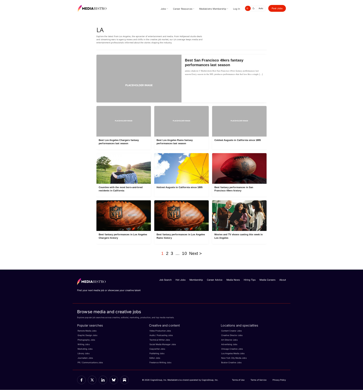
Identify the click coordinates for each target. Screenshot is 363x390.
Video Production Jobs (160, 331)
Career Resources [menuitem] (182, 8)
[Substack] (124, 380)
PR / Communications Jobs (90, 362)
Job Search (165, 279)
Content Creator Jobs (231, 331)
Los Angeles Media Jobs (232, 353)
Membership (196, 279)
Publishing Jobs (156, 353)
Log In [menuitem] (236, 8)
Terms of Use (238, 380)
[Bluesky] (113, 380)
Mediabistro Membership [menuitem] (212, 8)
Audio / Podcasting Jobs (161, 335)
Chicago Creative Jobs (232, 349)
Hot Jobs (180, 279)
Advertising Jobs (229, 344)
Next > (195, 253)
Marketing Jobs (85, 349)
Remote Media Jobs (87, 331)
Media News (233, 279)
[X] (92, 380)
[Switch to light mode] (248, 8)
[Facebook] (81, 380)
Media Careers (267, 279)
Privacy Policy (279, 380)
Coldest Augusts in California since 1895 (237, 140)
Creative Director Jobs (231, 335)
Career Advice (214, 279)
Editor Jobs (154, 358)
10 (184, 253)
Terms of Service (258, 380)
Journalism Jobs (85, 358)
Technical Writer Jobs (159, 340)
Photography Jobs (86, 340)
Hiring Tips (250, 279)
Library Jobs (83, 353)
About (282, 279)
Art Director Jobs (229, 340)
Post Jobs (277, 8)
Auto (261, 8)
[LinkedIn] (103, 380)
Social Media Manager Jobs (162, 344)
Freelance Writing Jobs (160, 362)
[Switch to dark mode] (254, 8)
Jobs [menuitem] (163, 8)
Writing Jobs (84, 344)
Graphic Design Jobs (87, 335)
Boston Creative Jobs (231, 362)
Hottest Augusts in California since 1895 (180, 187)
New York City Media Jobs (233, 358)
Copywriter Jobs (157, 349)
